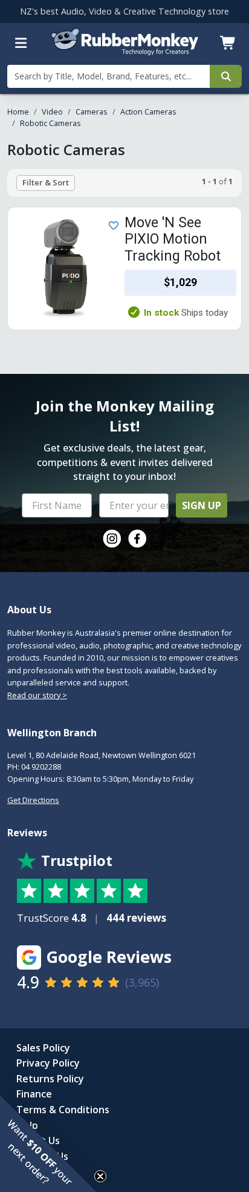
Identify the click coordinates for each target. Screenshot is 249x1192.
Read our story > (37, 695)
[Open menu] (21, 43)
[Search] (226, 76)
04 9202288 (41, 766)
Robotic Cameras (50, 123)
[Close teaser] (100, 1176)
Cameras (92, 111)
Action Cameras (148, 111)
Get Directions (33, 799)
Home (18, 111)
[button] (48, 1143)
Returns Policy (50, 1078)
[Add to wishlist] (111, 224)
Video (52, 111)
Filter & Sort (45, 182)
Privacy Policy (48, 1063)
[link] (112, 539)
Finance (34, 1093)
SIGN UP (201, 505)
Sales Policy (43, 1047)
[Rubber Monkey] (124, 51)
